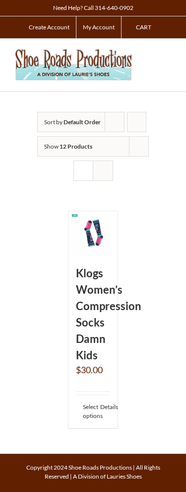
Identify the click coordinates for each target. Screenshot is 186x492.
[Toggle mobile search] (149, 54)
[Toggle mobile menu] (167, 54)
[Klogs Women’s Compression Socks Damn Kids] (93, 233)
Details (105, 406)
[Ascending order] (136, 122)
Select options (88, 411)
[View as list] (103, 170)
